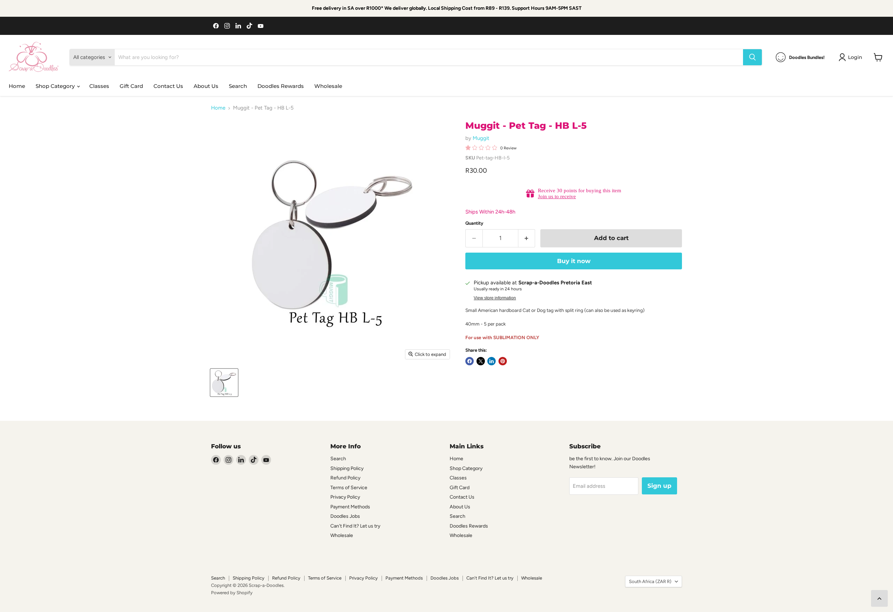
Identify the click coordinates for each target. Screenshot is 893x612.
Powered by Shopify (232, 592)
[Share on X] (480, 361)
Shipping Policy (346, 468)
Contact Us (168, 86)
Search (238, 86)
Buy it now (574, 261)
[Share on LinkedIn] (491, 361)
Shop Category (56, 86)
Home (17, 86)
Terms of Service (348, 488)
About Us (206, 86)
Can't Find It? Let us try (355, 526)
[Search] (752, 57)
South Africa (650, 581)
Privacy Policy (345, 497)
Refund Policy (345, 478)
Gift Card (131, 86)
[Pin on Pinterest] (502, 361)
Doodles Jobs (345, 516)
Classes (99, 86)
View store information (495, 298)
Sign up (659, 485)
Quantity (474, 223)
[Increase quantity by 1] (526, 238)
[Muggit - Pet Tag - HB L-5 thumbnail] (224, 382)
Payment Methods (350, 507)
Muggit (481, 138)
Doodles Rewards (280, 86)
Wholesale (328, 86)
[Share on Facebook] (469, 361)
